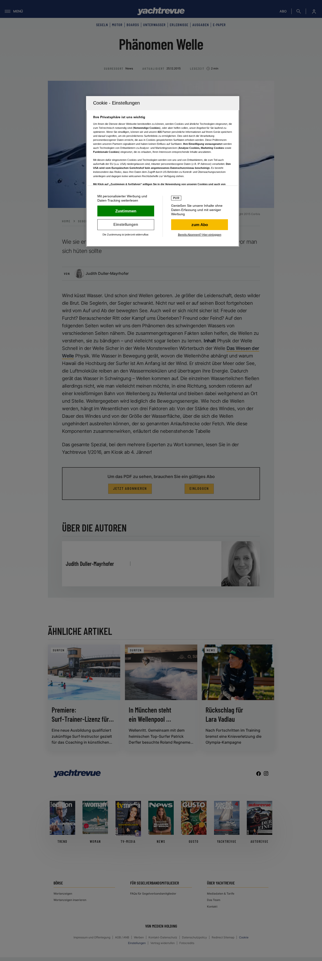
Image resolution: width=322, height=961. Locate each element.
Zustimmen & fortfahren (125, 211)
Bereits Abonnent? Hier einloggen (199, 234)
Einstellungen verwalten (125, 224)
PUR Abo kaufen (199, 224)
